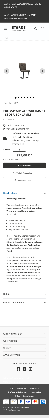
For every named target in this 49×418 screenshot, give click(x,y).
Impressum (21, 388)
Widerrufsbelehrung (18, 392)
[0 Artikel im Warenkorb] (6, 38)
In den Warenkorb (24, 165)
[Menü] (5, 28)
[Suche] (35, 28)
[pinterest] (30, 369)
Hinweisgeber (35, 392)
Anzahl (6, 149)
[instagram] (24, 369)
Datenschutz (34, 388)
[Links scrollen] (6, 71)
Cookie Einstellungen (25, 396)
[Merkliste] (42, 28)
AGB (11, 388)
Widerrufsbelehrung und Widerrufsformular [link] (16, 380)
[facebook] (18, 369)
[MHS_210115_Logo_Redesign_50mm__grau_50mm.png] (19, 29)
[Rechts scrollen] (42, 71)
